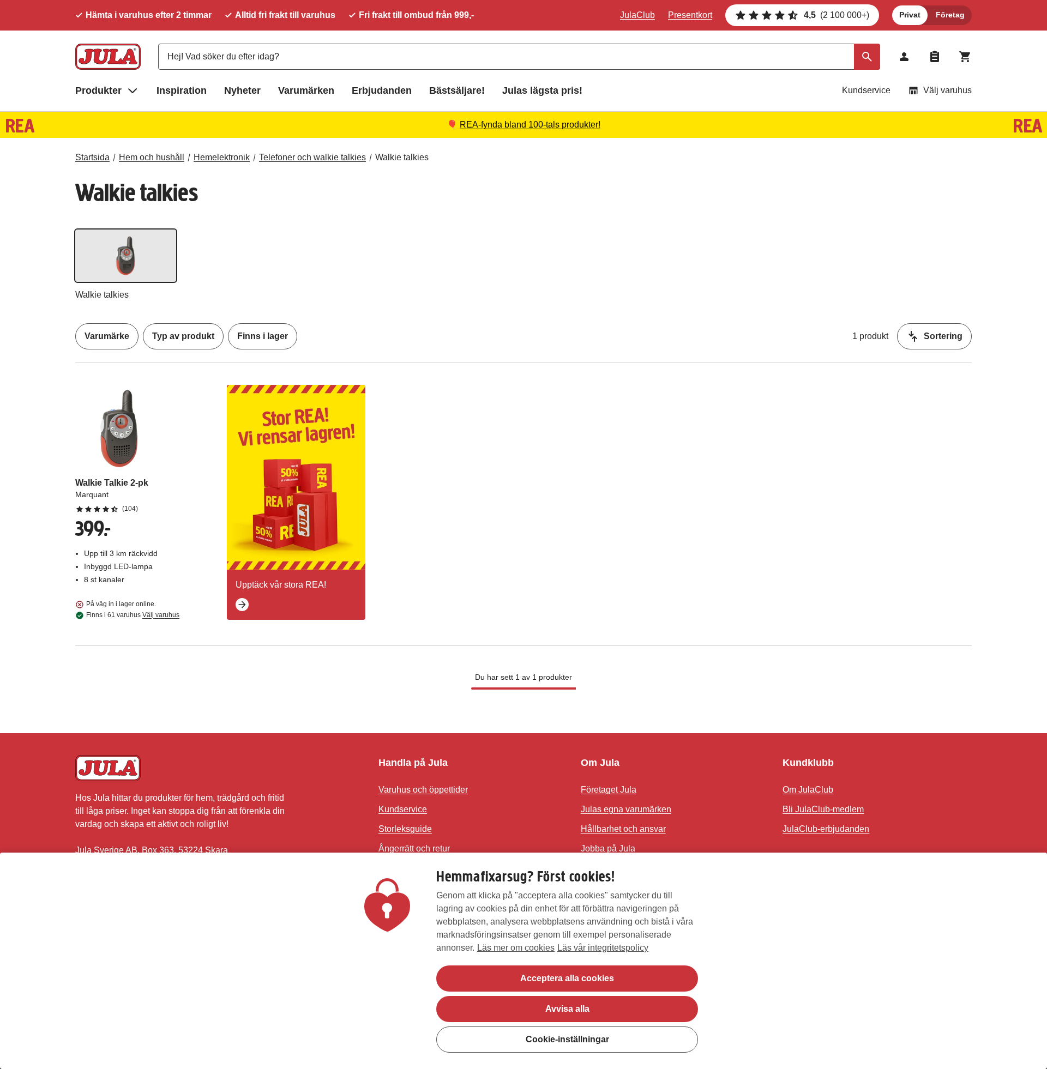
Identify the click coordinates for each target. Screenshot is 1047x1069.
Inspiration (182, 90)
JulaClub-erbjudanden (826, 829)
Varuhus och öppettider (423, 789)
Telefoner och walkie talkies (312, 157)
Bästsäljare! (457, 90)
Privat (909, 14)
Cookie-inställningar (567, 1039)
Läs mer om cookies (516, 947)
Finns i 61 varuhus (132, 615)
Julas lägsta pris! (542, 90)
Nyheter (242, 90)
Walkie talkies (402, 157)
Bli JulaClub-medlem (823, 809)
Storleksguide (405, 829)
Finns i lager (262, 336)
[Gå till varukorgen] (965, 57)
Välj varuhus (947, 90)
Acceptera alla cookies (567, 978)
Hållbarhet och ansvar (623, 829)
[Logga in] (904, 57)
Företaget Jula (608, 789)
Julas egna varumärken (626, 809)
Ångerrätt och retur (414, 848)
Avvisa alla (567, 1008)
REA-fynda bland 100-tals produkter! (530, 124)
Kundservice (866, 90)
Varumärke (107, 336)
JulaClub (637, 15)
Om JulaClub (808, 789)
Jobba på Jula (608, 848)
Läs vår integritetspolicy (602, 947)
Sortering (943, 336)
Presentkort (690, 15)
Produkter (98, 90)
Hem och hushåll (151, 157)
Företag (950, 14)
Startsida (92, 157)
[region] (523, 961)
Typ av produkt (183, 336)
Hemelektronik (222, 157)
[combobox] (519, 57)
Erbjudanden (382, 90)
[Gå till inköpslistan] (935, 57)
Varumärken (306, 90)
